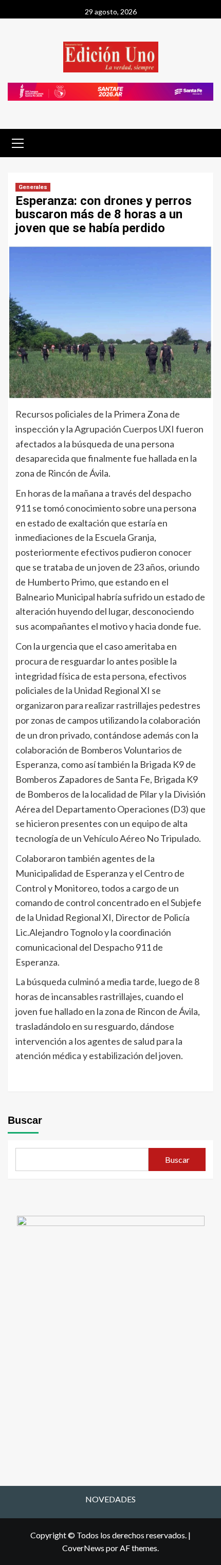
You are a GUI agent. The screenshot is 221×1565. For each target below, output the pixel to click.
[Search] (201, 142)
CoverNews (83, 1548)
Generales (33, 187)
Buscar (25, 1120)
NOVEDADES (110, 1499)
